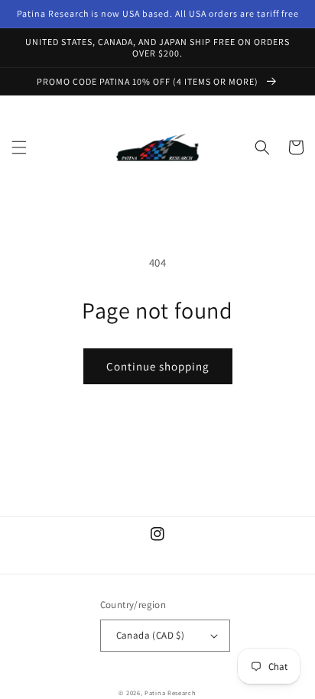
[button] (19, 147)
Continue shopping (157, 366)
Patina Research (170, 692)
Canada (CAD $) (150, 635)
